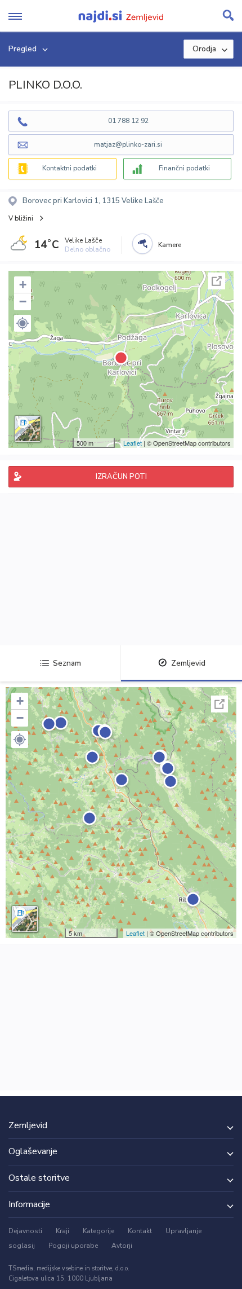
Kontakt (140, 1230)
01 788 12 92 (128, 120)
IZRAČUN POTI (121, 477)
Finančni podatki (184, 168)
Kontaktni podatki (69, 168)
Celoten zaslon (216, 280)
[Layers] (27, 428)
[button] (22, 323)
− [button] (22, 301)
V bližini (20, 218)
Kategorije (98, 1230)
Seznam (67, 663)
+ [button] (22, 285)
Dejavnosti (25, 1230)
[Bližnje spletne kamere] (142, 244)
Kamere (169, 244)
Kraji (62, 1230)
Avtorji (121, 1245)
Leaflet (132, 442)
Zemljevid (188, 663)
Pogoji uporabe (73, 1245)
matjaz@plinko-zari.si (128, 144)
